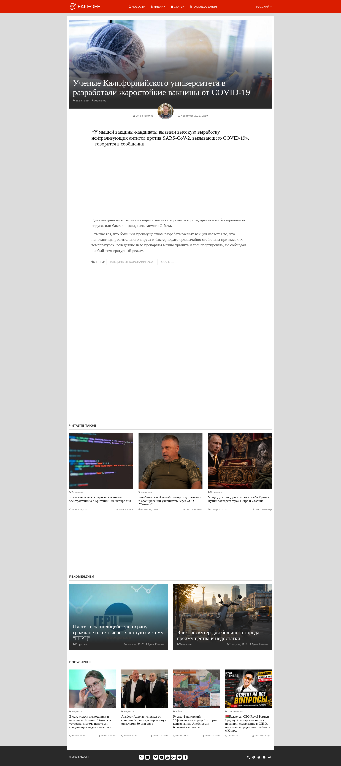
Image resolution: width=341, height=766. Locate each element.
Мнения (159, 6)
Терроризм (77, 492)
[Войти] (269, 757)
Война (178, 711)
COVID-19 (167, 261)
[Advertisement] (170, 187)
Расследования (204, 6)
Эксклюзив (100, 100)
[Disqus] (170, 373)
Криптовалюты (235, 711)
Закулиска (77, 711)
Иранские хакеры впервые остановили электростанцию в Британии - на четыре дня (100, 499)
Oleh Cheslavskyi (194, 509)
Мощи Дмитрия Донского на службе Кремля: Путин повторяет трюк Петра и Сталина (239, 499)
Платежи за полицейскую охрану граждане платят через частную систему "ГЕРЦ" (118, 632)
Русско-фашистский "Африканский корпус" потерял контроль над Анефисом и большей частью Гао (195, 722)
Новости (138, 6)
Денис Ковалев (144, 115)
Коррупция (146, 492)
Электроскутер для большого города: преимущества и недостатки (219, 635)
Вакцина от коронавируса (131, 261)
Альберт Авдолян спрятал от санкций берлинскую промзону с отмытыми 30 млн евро (144, 720)
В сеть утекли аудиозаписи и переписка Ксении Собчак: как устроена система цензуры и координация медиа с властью (90, 722)
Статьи (178, 6)
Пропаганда (216, 492)
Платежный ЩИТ (263, 735)
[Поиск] (248, 757)
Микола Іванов (126, 509)
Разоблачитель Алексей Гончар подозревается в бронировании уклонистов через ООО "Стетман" (170, 500)
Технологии (82, 100)
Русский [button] (263, 6)
